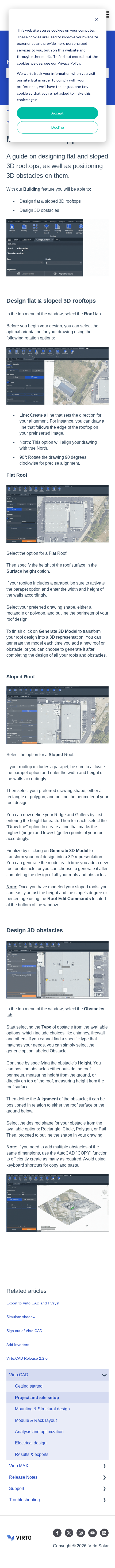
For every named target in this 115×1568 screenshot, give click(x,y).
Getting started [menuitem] (29, 1386)
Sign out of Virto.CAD (24, 1331)
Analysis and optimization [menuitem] (39, 1431)
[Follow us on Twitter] (69, 1533)
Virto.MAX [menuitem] (18, 1465)
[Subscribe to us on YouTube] (92, 1533)
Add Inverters (17, 1345)
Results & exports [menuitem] (31, 1454)
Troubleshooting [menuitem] (24, 1499)
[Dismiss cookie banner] (96, 20)
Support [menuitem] (16, 1488)
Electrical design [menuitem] (31, 1443)
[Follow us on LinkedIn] (104, 1533)
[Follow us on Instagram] (80, 1533)
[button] (104, 1375)
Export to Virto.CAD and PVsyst (32, 1303)
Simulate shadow (20, 1317)
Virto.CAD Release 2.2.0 (27, 1358)
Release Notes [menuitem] (23, 1477)
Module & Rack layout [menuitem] (36, 1420)
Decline (57, 127)
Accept (57, 113)
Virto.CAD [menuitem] (18, 1375)
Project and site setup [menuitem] (37, 1397)
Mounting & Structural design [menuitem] (42, 1409)
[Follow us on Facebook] (57, 1533)
